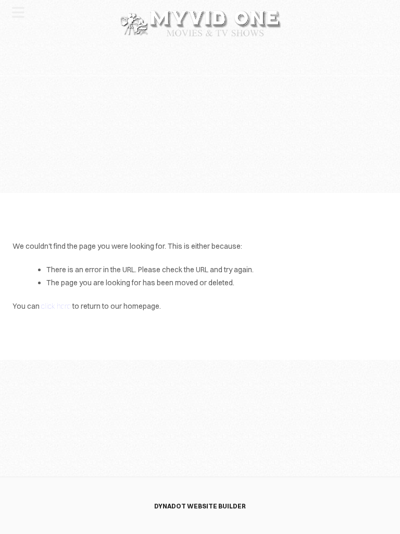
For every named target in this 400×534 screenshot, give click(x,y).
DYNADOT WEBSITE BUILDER (200, 506)
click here (56, 306)
